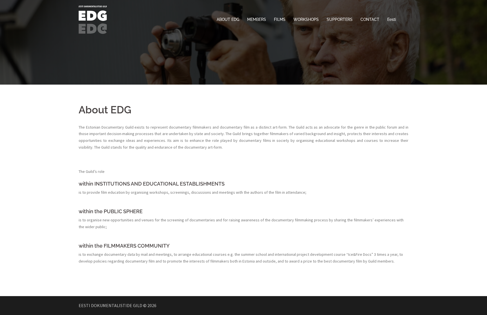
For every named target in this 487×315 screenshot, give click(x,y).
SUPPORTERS (340, 19)
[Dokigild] (93, 19)
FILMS (279, 19)
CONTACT (369, 19)
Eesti (391, 19)
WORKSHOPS (306, 19)
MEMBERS (256, 19)
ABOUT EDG (228, 19)
